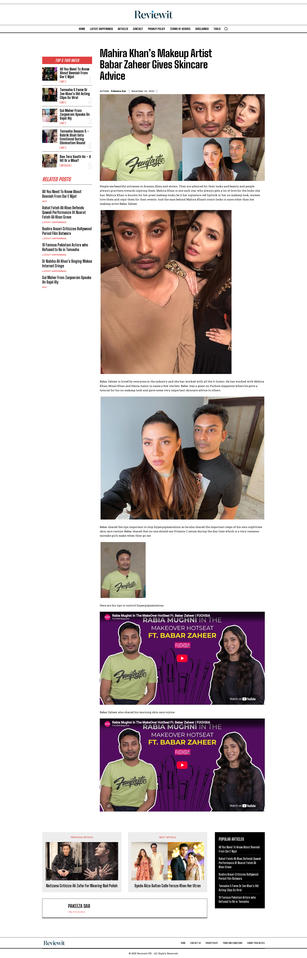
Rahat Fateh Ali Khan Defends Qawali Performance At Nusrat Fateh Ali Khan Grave (64, 212)
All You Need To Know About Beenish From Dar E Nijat (74, 73)
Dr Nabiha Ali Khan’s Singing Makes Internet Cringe (67, 263)
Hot (63, 81)
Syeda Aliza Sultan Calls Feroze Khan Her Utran (167, 886)
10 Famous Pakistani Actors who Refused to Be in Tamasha (65, 247)
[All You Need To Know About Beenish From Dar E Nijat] (49, 74)
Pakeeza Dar (118, 91)
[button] (226, 28)
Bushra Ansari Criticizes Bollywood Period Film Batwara (67, 231)
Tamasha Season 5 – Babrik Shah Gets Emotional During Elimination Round (74, 137)
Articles (65, 165)
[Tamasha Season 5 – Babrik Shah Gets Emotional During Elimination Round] (49, 136)
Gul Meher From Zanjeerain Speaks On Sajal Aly (75, 114)
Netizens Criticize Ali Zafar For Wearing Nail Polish (82, 886)
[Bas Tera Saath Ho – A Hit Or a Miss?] (49, 160)
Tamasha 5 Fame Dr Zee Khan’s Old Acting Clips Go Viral (75, 94)
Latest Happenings (54, 222)
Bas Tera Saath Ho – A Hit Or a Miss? (75, 158)
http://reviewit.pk (76, 912)
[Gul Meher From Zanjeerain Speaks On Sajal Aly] (49, 115)
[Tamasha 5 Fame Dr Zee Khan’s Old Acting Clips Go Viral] (49, 94)
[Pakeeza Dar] (56, 908)
